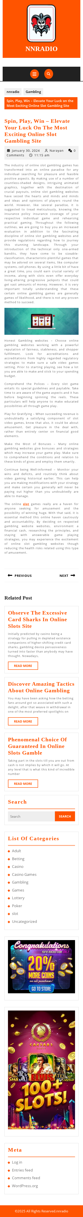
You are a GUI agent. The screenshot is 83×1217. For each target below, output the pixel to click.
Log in (17, 1162)
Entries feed (22, 1170)
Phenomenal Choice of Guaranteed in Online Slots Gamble (37, 746)
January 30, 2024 (26, 150)
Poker (17, 905)
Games (18, 890)
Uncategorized (24, 921)
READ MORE (26, 666)
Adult (16, 850)
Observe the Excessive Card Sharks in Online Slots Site (37, 619)
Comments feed (26, 1177)
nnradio (41, 48)
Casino (17, 866)
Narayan (57, 150)
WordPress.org (25, 1185)
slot (26, 504)
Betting (18, 858)
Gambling (33, 91)
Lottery (18, 897)
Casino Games (24, 874)
